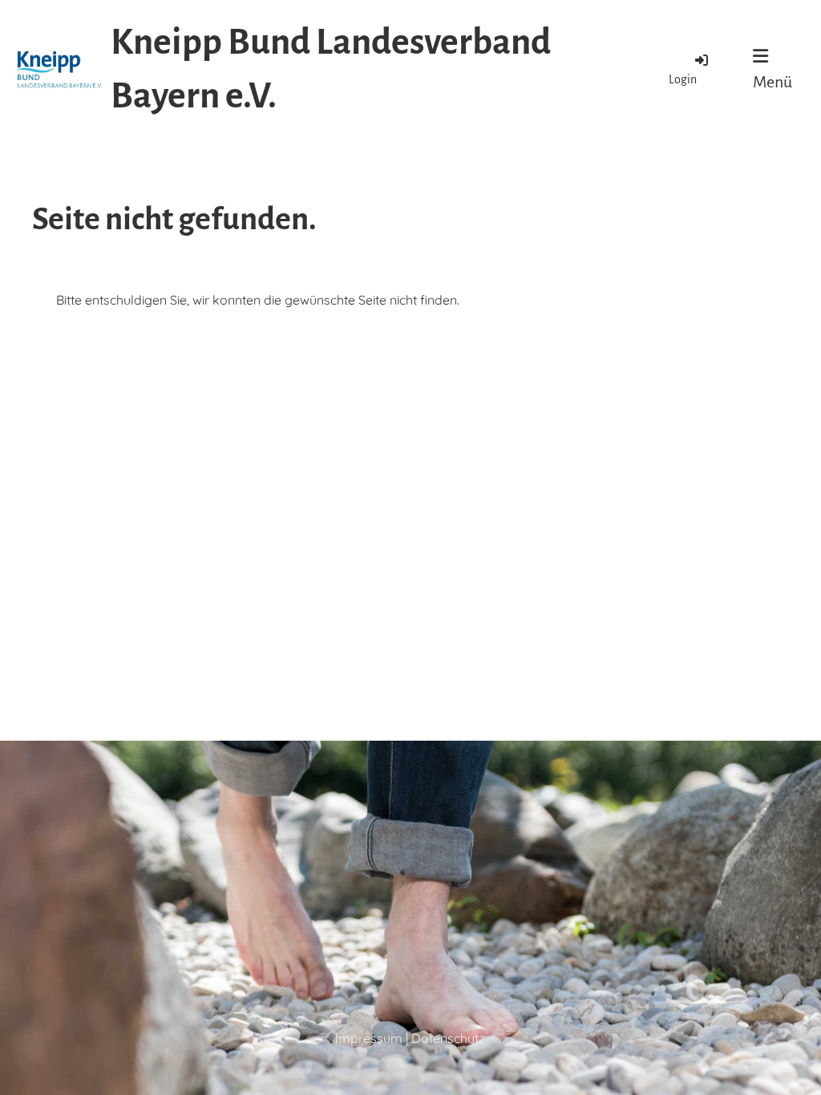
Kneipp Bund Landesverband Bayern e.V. (331, 69)
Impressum (368, 1038)
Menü (772, 82)
